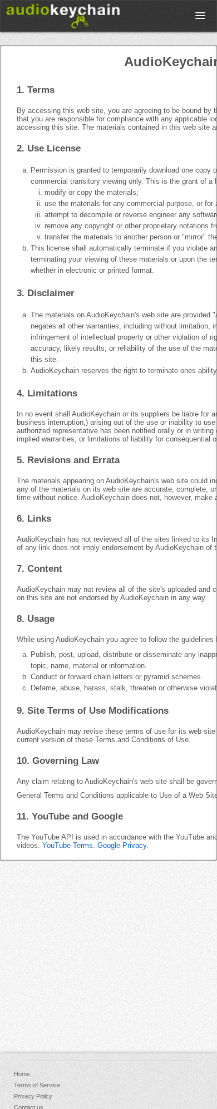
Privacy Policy (33, 1096)
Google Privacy (121, 845)
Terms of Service (37, 1085)
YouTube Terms (67, 845)
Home (22, 1074)
